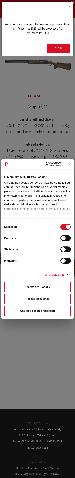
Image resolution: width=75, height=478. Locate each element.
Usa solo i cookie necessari (37, 310)
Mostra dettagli (54, 275)
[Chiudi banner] (69, 164)
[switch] (65, 238)
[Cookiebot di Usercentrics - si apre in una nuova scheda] (46, 164)
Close (59, 48)
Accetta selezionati (37, 298)
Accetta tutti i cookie (38, 286)
